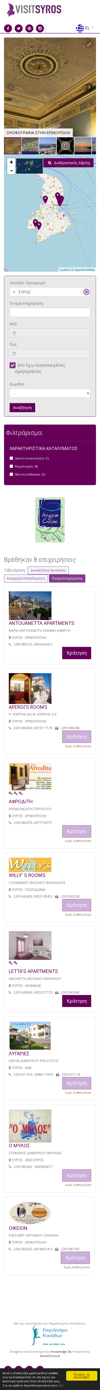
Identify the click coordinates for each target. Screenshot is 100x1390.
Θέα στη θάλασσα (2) (30, 474)
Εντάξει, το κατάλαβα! (82, 1375)
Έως (13, 344)
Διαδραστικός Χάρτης (71, 162)
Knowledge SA (61, 1352)
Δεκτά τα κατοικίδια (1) (32, 458)
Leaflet (64, 269)
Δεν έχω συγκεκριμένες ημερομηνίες (40, 368)
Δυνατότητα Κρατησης (48, 570)
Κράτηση (77, 653)
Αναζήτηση (22, 407)
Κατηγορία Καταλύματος (26, 578)
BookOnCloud (50, 1356)
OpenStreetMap (84, 269)
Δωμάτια (17, 383)
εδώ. (61, 1385)
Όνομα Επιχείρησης (27, 303)
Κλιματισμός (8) (26, 466)
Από (13, 323)
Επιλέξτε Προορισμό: (28, 282)
